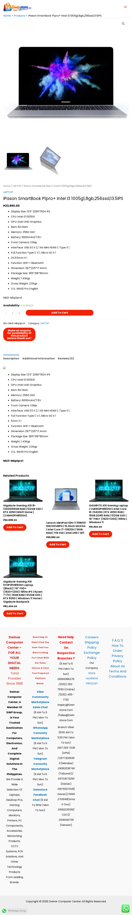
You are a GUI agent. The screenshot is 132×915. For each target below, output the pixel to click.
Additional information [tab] (38, 358)
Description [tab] (11, 358)
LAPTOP (17, 186)
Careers (92, 637)
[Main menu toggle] (125, 7)
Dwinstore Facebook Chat (40, 795)
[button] (123, 24)
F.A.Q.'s (117, 640)
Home (6, 186)
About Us (117, 666)
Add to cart (59, 312)
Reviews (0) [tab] (66, 358)
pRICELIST (92, 683)
